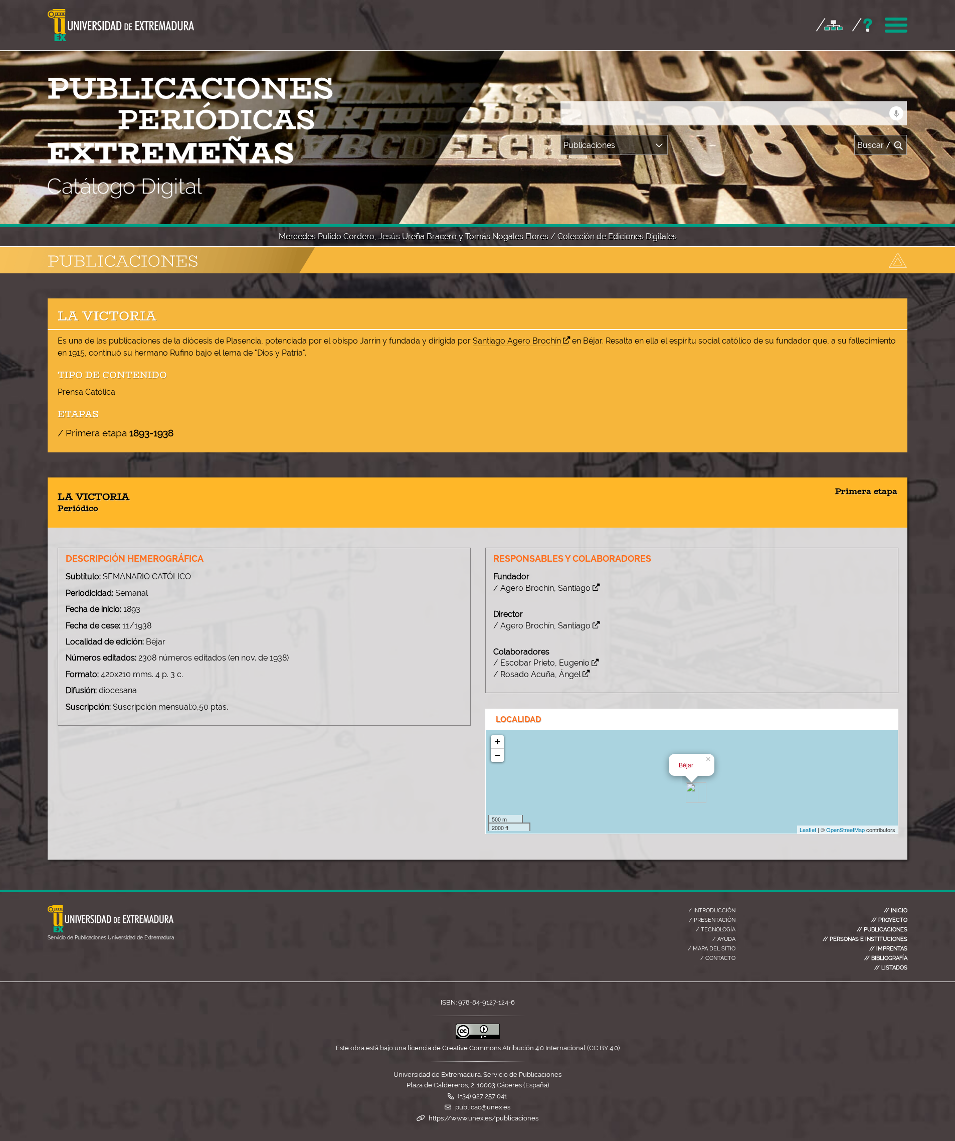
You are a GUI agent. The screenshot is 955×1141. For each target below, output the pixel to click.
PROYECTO (889, 919)
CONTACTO (717, 957)
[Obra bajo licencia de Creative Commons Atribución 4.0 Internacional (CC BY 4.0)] (478, 1037)
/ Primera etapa (115, 432)
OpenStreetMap (845, 830)
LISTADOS (890, 967)
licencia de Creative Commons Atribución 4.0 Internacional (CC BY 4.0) (514, 1048)
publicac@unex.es (482, 1107)
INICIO (895, 910)
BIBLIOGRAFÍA (885, 957)
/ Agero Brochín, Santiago (542, 588)
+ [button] (497, 741)
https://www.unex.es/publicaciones (483, 1118)
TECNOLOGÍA (715, 929)
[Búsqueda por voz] (896, 113)
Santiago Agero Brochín (517, 341)
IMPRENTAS (888, 948)
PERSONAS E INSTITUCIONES (865, 938)
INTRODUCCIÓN (711, 910)
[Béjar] (692, 792)
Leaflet (808, 830)
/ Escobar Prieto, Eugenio (541, 663)
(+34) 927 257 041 (482, 1096)
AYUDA (723, 938)
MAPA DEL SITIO (711, 948)
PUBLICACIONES (882, 929)
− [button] (497, 755)
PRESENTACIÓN (712, 919)
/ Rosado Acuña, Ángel (537, 674)
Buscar (874, 145)
